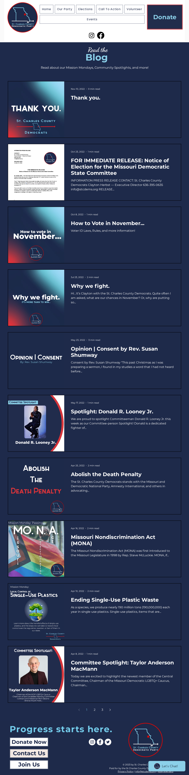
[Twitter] (108, 742)
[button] (85, 9)
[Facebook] (100, 35)
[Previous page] (79, 710)
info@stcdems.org (145, 771)
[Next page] (110, 710)
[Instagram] (91, 35)
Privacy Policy (125, 771)
